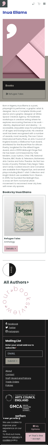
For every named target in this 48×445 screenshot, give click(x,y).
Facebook (13, 323)
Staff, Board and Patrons (18, 378)
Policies (9, 385)
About (8, 371)
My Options (35, 428)
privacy (16, 437)
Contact (9, 374)
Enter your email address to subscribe (19, 346)
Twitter (12, 327)
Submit (12, 361)
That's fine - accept (37, 437)
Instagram (13, 331)
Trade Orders (12, 381)
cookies (7, 440)
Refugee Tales (16, 93)
